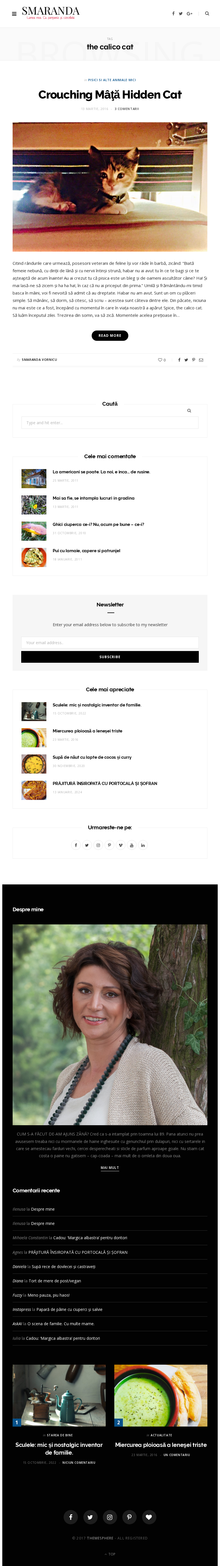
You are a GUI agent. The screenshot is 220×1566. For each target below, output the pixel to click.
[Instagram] (110, 1517)
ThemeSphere (100, 1538)
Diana (18, 1280)
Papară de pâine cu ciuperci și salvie (69, 1309)
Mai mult (110, 1167)
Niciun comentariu (78, 1463)
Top (111, 1554)
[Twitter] (90, 1517)
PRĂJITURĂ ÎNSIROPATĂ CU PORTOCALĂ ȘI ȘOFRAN (105, 783)
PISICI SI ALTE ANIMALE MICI (112, 80)
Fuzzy (17, 1295)
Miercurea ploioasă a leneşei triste (87, 731)
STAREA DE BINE (59, 1435)
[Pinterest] (193, 360)
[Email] (201, 360)
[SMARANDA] (51, 14)
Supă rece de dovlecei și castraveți (63, 1266)
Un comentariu (177, 1455)
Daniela (19, 1266)
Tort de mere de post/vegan (55, 1280)
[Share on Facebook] (179, 360)
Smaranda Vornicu (39, 359)
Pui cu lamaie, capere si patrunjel (86, 550)
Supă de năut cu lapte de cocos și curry (92, 757)
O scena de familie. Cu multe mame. (61, 1323)
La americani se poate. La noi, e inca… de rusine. (101, 471)
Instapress (22, 1309)
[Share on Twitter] (186, 360)
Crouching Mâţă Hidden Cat (110, 94)
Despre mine (43, 1209)
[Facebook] (71, 1517)
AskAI (17, 1323)
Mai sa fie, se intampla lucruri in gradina (94, 498)
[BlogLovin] (149, 1517)
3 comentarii (127, 109)
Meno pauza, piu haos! (49, 1295)
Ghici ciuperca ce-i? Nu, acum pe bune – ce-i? (98, 524)
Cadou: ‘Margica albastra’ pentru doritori (90, 1237)
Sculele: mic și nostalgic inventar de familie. (97, 705)
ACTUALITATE (161, 1435)
